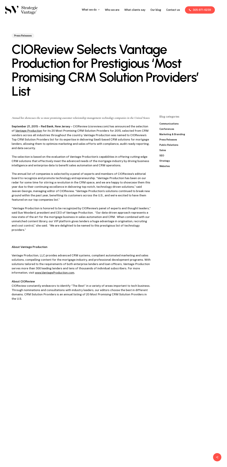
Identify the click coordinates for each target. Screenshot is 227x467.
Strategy (164, 161)
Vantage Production (28, 130)
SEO (161, 155)
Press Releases (23, 35)
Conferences (166, 129)
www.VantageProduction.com (54, 272)
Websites (164, 166)
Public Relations (168, 145)
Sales (162, 150)
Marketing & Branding (172, 134)
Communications (169, 123)
